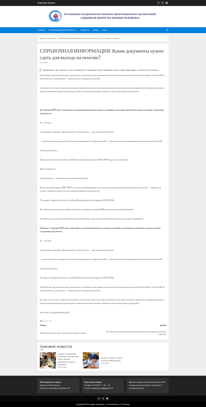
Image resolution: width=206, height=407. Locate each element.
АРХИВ (95, 30)
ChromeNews (112, 404)
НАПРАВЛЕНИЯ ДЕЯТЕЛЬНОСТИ (62, 30)
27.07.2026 (62, 367)
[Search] (167, 30)
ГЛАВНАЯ (41, 30)
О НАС (104, 30)
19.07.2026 (105, 363)
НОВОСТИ (85, 30)
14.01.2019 (44, 63)
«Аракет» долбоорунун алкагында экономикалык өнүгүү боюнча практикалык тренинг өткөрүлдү (68, 359)
